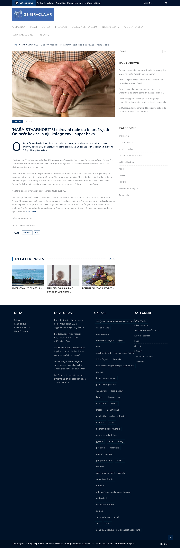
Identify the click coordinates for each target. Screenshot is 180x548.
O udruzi (164, 544)
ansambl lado (102, 327)
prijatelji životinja (104, 454)
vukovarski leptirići (105, 504)
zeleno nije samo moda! (107, 517)
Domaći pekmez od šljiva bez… (98, 288)
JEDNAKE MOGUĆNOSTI (23, 35)
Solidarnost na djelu (128, 188)
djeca (120, 340)
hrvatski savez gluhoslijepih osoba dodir (115, 365)
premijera (100, 447)
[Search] (166, 3)
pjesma (99, 441)
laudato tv (101, 403)
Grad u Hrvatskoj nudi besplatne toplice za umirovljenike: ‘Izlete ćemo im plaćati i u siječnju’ (69, 351)
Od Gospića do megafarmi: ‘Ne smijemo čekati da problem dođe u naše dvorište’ (70, 379)
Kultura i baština (126, 162)
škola (107, 523)
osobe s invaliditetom (106, 435)
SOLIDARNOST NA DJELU (84, 27)
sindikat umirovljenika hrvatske (110, 473)
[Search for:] (152, 3)
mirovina (27, 232)
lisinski (114, 403)
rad (36, 232)
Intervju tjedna (126, 149)
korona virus (114, 397)
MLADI (33, 27)
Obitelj (122, 175)
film (98, 346)
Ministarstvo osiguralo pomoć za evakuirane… (60, 290)
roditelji (100, 466)
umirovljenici (102, 498)
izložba (99, 372)
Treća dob (17, 121)
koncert (100, 397)
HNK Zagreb (102, 359)
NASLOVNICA (18, 27)
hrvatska (117, 359)
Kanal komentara (22, 327)
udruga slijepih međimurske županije (113, 492)
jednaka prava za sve (106, 378)
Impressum (124, 135)
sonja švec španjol (104, 479)
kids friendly (117, 391)
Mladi (121, 168)
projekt (120, 460)
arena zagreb (102, 334)
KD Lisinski (101, 391)
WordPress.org (21, 331)
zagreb (99, 511)
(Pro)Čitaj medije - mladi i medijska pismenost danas (121, 321)
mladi (111, 422)
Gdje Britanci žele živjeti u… (27, 288)
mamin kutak (113, 409)
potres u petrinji (115, 441)
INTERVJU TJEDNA (110, 27)
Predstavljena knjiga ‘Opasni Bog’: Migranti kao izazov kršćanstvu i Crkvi (69, 3)
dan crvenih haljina (105, 340)
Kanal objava (20, 323)
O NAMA (44, 35)
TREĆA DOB (61, 27)
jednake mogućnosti (106, 384)
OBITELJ (46, 27)
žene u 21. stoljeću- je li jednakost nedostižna (118, 529)
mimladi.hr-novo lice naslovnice (111, 416)
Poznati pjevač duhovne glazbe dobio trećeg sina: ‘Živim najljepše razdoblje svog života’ (69, 324)
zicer (98, 523)
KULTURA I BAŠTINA (133, 27)
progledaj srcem (104, 460)
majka (99, 409)
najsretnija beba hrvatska (108, 428)
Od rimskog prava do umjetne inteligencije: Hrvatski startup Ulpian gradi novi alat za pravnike (70, 365)
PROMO (123, 182)
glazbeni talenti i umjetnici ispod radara (115, 353)
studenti (100, 485)
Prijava (17, 320)
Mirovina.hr (31, 211)
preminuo (114, 447)
